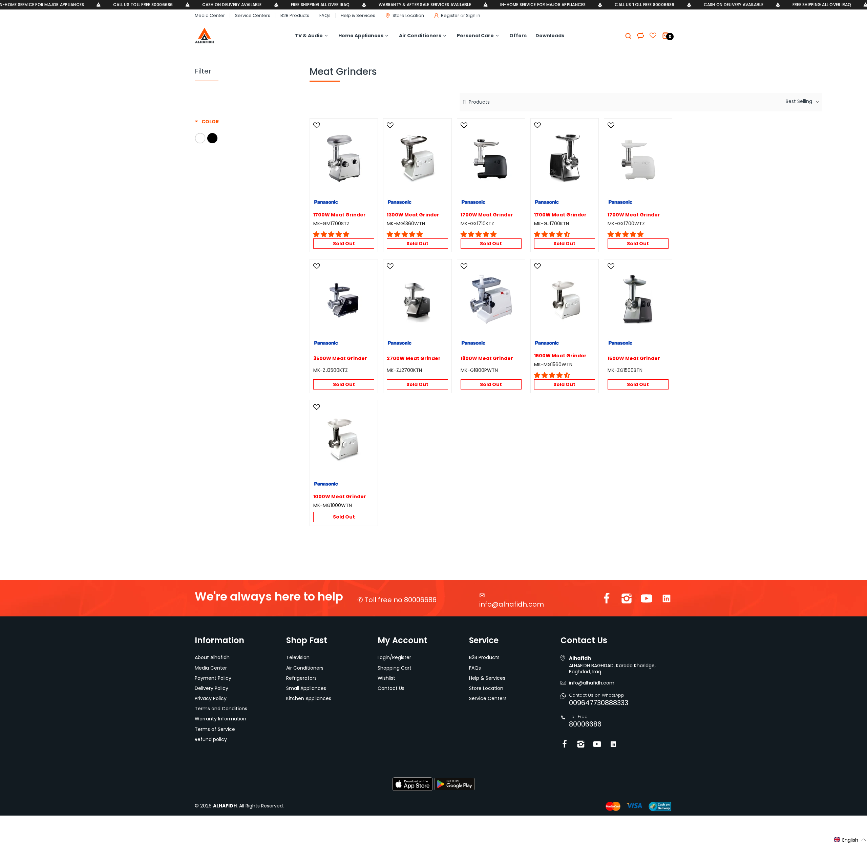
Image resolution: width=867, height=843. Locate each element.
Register (450, 15)
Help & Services (358, 15)
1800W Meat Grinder (487, 358)
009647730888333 (598, 703)
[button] (331, 234)
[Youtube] (646, 600)
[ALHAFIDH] (219, 36)
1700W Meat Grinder (339, 215)
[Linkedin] (666, 600)
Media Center (210, 15)
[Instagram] (626, 600)
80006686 (585, 724)
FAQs (325, 15)
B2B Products (294, 15)
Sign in (473, 15)
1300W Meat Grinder (413, 215)
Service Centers (252, 15)
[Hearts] (640, 35)
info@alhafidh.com (511, 604)
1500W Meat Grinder (560, 356)
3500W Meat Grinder (340, 358)
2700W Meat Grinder (414, 358)
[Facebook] (606, 600)
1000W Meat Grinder (339, 496)
